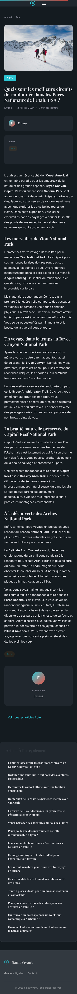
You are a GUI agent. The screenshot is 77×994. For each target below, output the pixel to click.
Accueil (8, 17)
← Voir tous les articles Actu (22, 717)
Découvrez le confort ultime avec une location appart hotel (36, 788)
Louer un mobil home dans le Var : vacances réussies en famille (35, 845)
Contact (32, 973)
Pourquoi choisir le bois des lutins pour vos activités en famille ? (35, 905)
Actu (18, 17)
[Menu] (43, 3)
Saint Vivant (22, 962)
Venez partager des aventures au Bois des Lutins (38, 823)
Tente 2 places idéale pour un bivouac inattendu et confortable (38, 892)
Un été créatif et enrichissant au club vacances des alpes (37, 881)
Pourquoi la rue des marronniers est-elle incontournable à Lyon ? (33, 832)
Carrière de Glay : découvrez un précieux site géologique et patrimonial (36, 812)
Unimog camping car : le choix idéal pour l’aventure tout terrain (33, 857)
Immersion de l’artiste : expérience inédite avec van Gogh (38, 800)
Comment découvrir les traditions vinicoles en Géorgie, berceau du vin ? (37, 764)
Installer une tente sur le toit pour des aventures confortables (38, 776)
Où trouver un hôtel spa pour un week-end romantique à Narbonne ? (34, 916)
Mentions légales (13, 973)
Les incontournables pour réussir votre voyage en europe (37, 869)
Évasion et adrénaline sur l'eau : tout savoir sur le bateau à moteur (37, 929)
